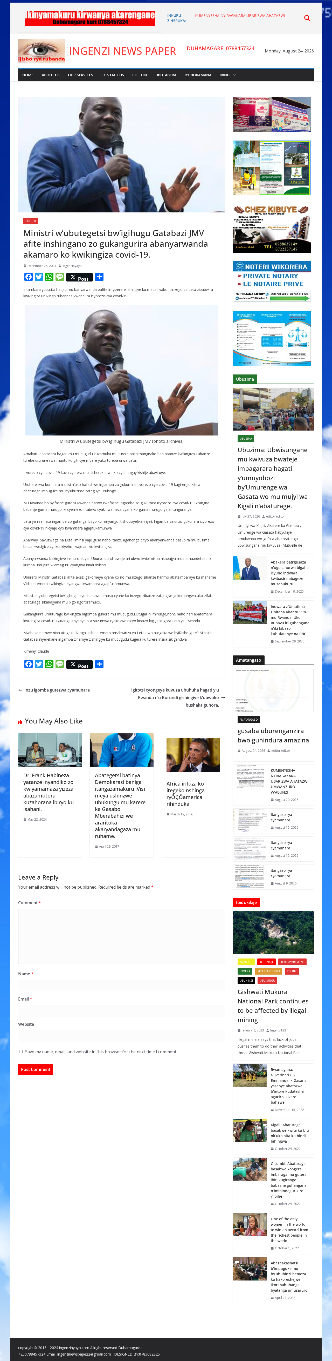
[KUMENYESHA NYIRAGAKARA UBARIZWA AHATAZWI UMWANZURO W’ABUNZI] (250, 785)
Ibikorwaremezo (292, 962)
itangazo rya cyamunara (281, 845)
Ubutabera (165, 74)
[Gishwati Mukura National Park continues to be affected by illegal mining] (273, 932)
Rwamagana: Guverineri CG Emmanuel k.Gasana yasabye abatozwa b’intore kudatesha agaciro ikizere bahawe (289, 1086)
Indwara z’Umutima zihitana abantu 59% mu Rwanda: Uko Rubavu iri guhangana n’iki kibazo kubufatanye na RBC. (290, 620)
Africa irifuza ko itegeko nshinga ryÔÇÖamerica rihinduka (186, 793)
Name (25, 974)
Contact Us (112, 74)
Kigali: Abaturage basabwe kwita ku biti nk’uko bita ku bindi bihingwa (290, 1133)
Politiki (139, 74)
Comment (29, 903)
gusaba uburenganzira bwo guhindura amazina (273, 735)
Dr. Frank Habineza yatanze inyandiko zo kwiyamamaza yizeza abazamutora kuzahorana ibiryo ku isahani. (48, 792)
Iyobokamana (198, 74)
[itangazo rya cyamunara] (250, 849)
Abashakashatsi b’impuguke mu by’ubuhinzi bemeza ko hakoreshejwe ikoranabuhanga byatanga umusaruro (289, 1277)
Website (26, 1024)
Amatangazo (249, 719)
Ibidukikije (266, 962)
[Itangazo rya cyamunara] (250, 821)
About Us (51, 74)
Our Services (80, 74)
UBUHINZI (246, 980)
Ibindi (225, 74)
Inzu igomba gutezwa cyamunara (57, 690)
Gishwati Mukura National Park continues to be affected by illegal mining (273, 1005)
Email (25, 999)
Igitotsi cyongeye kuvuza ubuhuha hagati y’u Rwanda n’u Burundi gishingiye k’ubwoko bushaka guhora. (175, 697)
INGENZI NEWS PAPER (122, 51)
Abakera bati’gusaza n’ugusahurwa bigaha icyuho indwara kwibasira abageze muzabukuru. (290, 573)
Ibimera (245, 971)
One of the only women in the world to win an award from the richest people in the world (289, 1229)
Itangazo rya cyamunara (281, 817)
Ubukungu (267, 980)
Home (27, 74)
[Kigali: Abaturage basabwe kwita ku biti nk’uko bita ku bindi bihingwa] (250, 1137)
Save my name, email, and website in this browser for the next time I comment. (101, 1052)
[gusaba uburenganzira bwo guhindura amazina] (273, 690)
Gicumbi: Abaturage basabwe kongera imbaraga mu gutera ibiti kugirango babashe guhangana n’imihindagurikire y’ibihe (289, 1180)
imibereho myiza (268, 971)
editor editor (275, 516)
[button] (233, 75)
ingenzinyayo (72, 266)
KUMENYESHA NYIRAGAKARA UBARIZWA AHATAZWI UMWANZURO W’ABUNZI (289, 781)
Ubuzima (246, 438)
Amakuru (246, 962)
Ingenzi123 (278, 1030)
